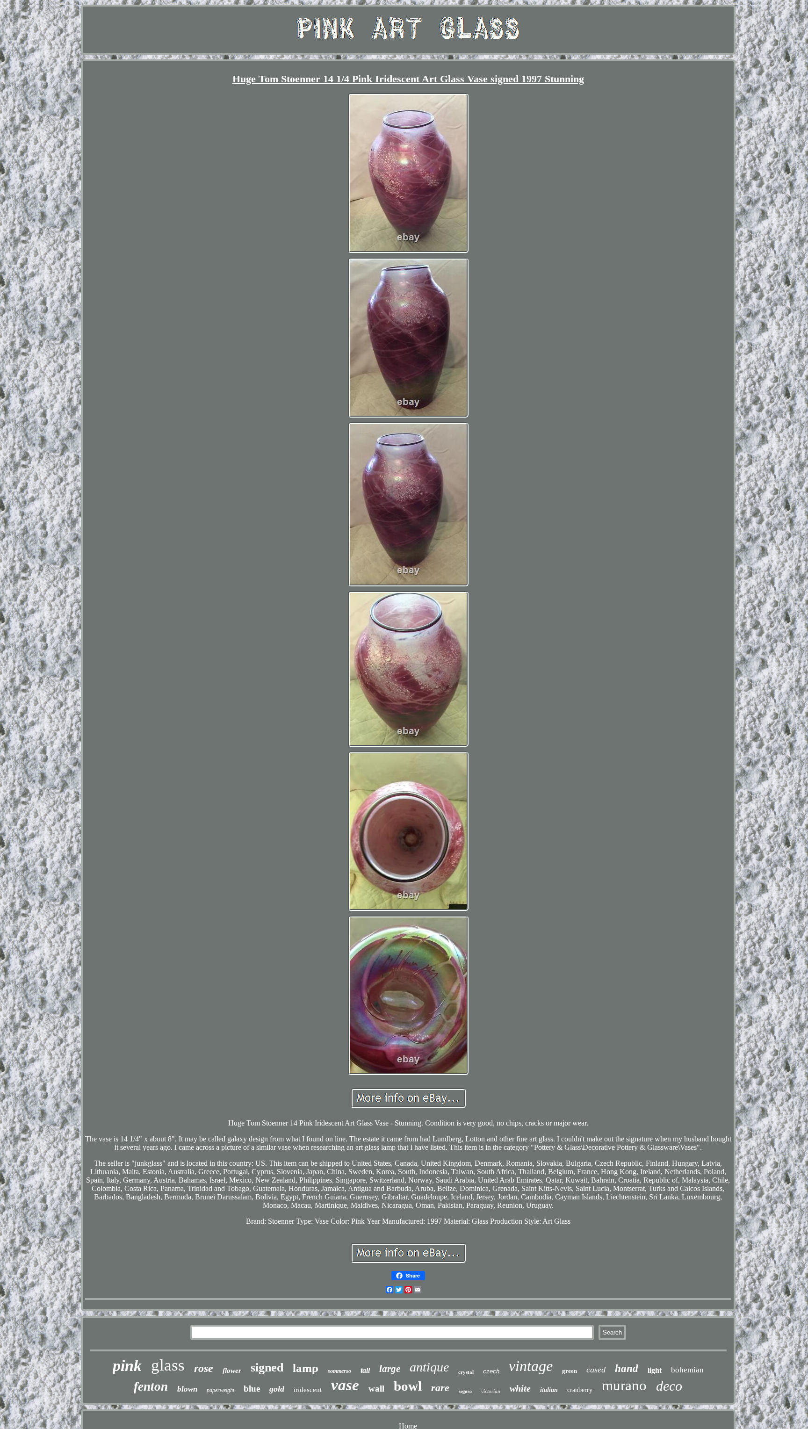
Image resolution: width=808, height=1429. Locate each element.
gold (276, 1388)
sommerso (339, 1371)
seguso (465, 1391)
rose (203, 1368)
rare (440, 1387)
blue (252, 1388)
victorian (490, 1391)
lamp (305, 1368)
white (520, 1388)
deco (669, 1385)
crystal (466, 1372)
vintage (531, 1365)
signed (267, 1367)
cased (596, 1369)
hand (626, 1368)
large (389, 1368)
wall (376, 1388)
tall (365, 1370)
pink (127, 1365)
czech (491, 1371)
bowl (408, 1385)
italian (549, 1389)
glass (168, 1365)
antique (429, 1367)
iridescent (308, 1389)
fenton (151, 1386)
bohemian (687, 1369)
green (569, 1370)
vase (345, 1385)
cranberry (579, 1389)
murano (624, 1385)
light (655, 1370)
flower (232, 1370)
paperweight (220, 1390)
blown (187, 1389)
